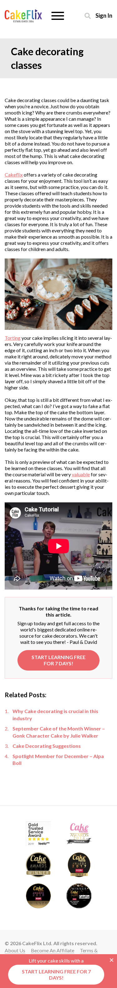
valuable (81, 474)
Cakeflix (14, 174)
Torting (13, 338)
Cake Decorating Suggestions (46, 746)
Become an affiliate (52, 950)
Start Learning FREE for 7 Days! (58, 660)
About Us (15, 950)
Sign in (103, 15)
